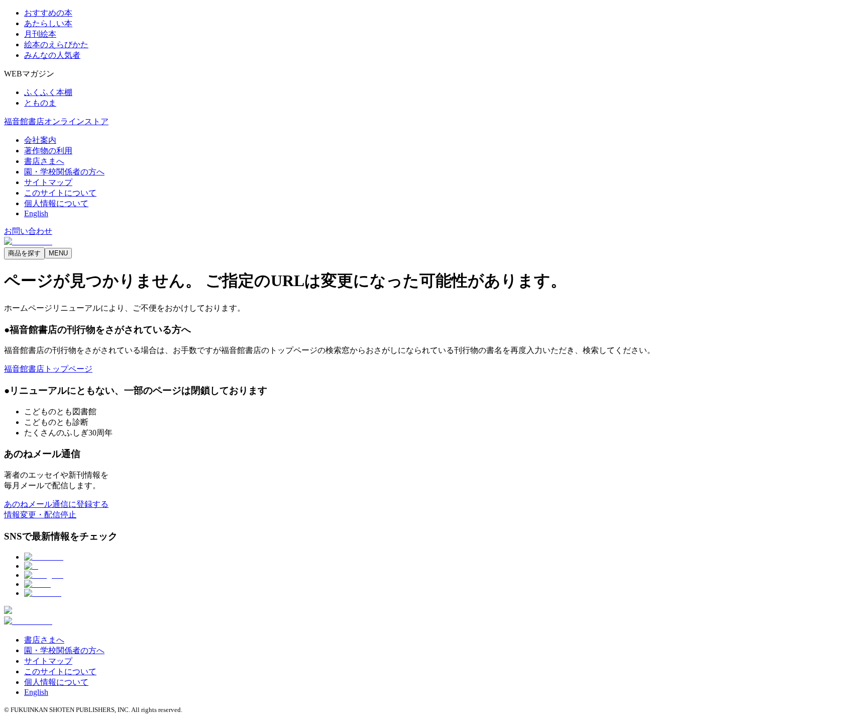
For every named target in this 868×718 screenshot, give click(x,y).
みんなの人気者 (52, 55)
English (36, 213)
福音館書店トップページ (48, 369)
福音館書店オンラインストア (56, 121)
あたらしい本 (48, 23)
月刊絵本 (40, 34)
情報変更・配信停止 (40, 514)
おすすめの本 (48, 13)
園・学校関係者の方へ (64, 171)
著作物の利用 (48, 150)
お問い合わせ (28, 231)
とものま (40, 103)
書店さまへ (44, 161)
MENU (58, 253)
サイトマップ (48, 182)
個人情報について (56, 203)
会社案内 (40, 140)
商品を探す (24, 253)
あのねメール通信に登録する (56, 504)
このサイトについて (60, 193)
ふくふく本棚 (48, 92)
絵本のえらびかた (56, 44)
